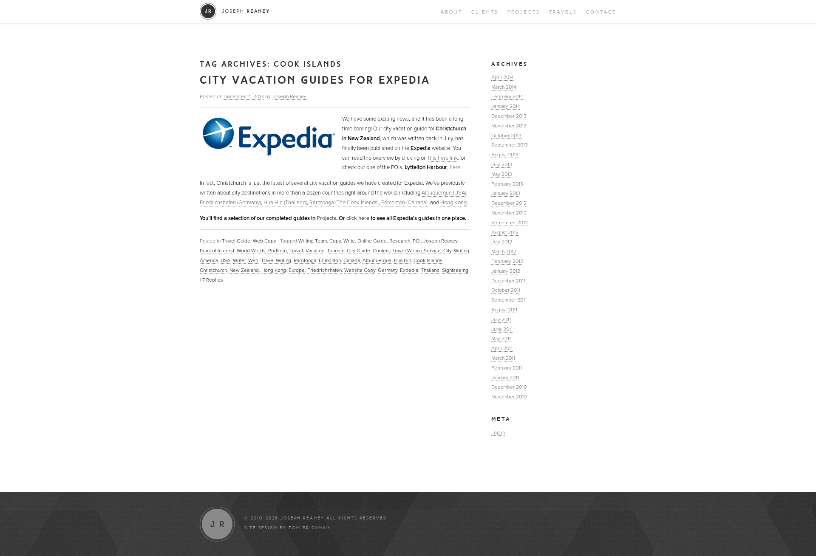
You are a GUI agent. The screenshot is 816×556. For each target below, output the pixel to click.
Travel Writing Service (416, 251)
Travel (296, 251)
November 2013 (509, 126)
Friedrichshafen (324, 270)
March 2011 (503, 358)
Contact (601, 12)
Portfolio (277, 251)
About (451, 12)
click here (357, 218)
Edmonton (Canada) (404, 202)
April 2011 (502, 348)
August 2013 (504, 155)
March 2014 (503, 87)
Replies (212, 280)
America (209, 260)
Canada (351, 260)
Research (399, 241)
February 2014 (507, 96)
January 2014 (505, 106)
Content (381, 251)
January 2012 (505, 271)
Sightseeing (455, 270)
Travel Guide (236, 241)
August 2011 (504, 310)
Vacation (315, 251)
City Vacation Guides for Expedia (315, 80)
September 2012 (509, 223)
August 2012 (504, 232)
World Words (251, 251)
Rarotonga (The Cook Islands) (344, 202)
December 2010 (509, 387)
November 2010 (509, 397)
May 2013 (501, 174)
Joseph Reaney (289, 96)
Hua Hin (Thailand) (285, 202)
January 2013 (505, 193)
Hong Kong (453, 202)
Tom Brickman (309, 528)
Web (253, 260)
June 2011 (502, 329)
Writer (239, 260)
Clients (485, 12)
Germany (387, 270)
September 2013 (509, 145)
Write (349, 241)
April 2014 (502, 77)
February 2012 (507, 261)
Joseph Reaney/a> (235, 11)
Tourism (335, 251)
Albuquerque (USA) (444, 192)
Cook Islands (428, 260)
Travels (563, 12)
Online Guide (372, 241)
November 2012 (509, 213)
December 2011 (508, 281)
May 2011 (501, 339)
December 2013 (509, 116)
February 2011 (506, 368)
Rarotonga (305, 260)
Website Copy (359, 270)
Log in (498, 432)
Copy (335, 241)
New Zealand (244, 270)
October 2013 (506, 135)
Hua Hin (402, 260)
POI (417, 241)
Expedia (409, 270)
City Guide (358, 251)
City (447, 251)
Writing (461, 251)
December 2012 (509, 203)
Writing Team (312, 241)
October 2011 (505, 290)
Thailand (430, 270)
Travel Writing (276, 260)
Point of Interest (217, 251)
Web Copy (264, 241)
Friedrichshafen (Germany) (230, 202)
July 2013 (501, 164)
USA (225, 260)
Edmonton (330, 260)
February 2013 (507, 184)
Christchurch (213, 270)
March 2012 (503, 251)
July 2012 (501, 242)
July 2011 (501, 319)
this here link (443, 158)
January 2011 (505, 378)
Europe (297, 270)
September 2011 (509, 300)
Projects (523, 12)
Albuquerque (377, 260)
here (455, 167)
